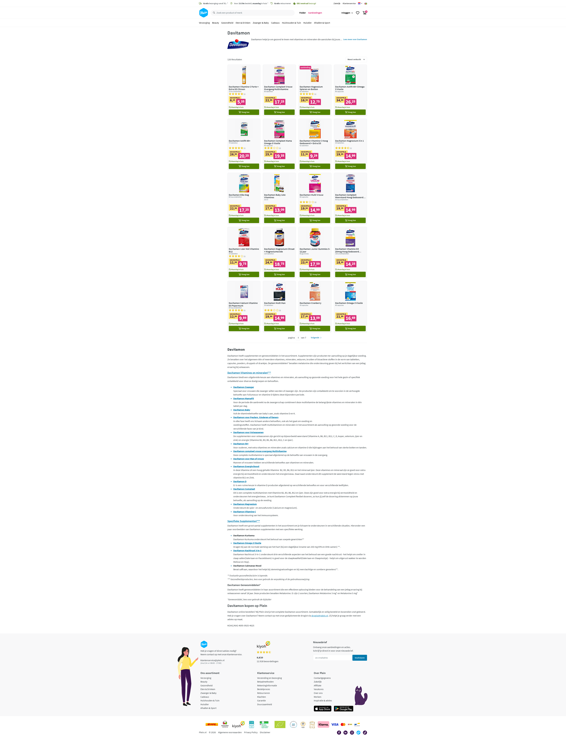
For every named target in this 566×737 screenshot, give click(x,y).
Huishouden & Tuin (291, 22)
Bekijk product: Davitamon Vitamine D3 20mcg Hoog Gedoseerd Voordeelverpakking (350, 252)
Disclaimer (265, 732)
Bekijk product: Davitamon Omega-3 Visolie (350, 306)
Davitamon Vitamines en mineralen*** (249, 372)
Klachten (261, 696)
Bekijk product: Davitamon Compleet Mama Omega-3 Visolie (279, 144)
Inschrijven (360, 657)
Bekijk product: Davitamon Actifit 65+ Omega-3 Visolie (350, 90)
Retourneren (263, 692)
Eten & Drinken (243, 22)
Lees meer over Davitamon (355, 39)
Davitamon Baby (241, 409)
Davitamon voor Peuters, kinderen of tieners (255, 417)
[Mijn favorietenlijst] (357, 13)
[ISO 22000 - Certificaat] (293, 724)
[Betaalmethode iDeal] (350, 724)
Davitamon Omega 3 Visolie (247, 542)
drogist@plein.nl (319, 615)
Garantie (261, 700)
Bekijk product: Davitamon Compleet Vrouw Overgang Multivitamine (279, 90)
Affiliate (317, 685)
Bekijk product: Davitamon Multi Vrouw (314, 198)
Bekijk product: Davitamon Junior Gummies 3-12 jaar (314, 252)
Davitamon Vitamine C (244, 511)
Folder (302, 12)
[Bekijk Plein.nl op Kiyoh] (238, 724)
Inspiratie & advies (323, 700)
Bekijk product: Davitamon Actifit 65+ (244, 144)
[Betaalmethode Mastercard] (343, 724)
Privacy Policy (251, 732)
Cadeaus (275, 22)
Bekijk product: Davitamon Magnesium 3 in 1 (350, 144)
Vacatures (319, 689)
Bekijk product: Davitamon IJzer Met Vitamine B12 (244, 252)
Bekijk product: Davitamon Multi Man (279, 306)
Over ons (318, 692)
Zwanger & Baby (261, 22)
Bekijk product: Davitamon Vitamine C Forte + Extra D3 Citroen (244, 90)
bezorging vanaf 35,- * (215, 3)
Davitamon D (239, 481)
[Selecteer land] (360, 3)
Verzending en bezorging (269, 677)
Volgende (315, 337)
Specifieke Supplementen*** (243, 521)
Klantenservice (349, 3)
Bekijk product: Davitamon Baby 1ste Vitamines (279, 198)
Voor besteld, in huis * (251, 3)
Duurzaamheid (264, 704)
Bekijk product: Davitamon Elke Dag (244, 198)
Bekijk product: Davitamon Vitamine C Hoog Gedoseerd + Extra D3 (314, 144)
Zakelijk (337, 3)
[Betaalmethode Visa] (334, 724)
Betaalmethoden (265, 681)
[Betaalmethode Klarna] (323, 724)
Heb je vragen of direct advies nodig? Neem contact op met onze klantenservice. (221, 652)
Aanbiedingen (315, 12)
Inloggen (345, 12)
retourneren (282, 3)
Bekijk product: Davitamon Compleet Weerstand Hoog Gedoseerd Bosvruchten (350, 198)
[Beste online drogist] (303, 724)
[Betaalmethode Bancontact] (357, 724)
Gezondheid (227, 22)
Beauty (215, 22)
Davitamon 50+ (241, 443)
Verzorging (204, 22)
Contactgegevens (322, 677)
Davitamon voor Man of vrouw (248, 458)
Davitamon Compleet (244, 488)
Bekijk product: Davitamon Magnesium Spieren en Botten (314, 90)
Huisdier (307, 22)
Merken (317, 696)
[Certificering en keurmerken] (280, 724)
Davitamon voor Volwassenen (248, 432)
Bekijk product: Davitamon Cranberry (314, 306)
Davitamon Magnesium (245, 504)
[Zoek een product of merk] (213, 13)
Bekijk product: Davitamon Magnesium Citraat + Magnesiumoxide (279, 252)
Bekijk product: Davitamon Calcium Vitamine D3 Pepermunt (244, 306)
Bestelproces (263, 689)
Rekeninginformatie (267, 685)
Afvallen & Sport (322, 22)
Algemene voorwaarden (230, 732)
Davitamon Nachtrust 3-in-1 (247, 550)
